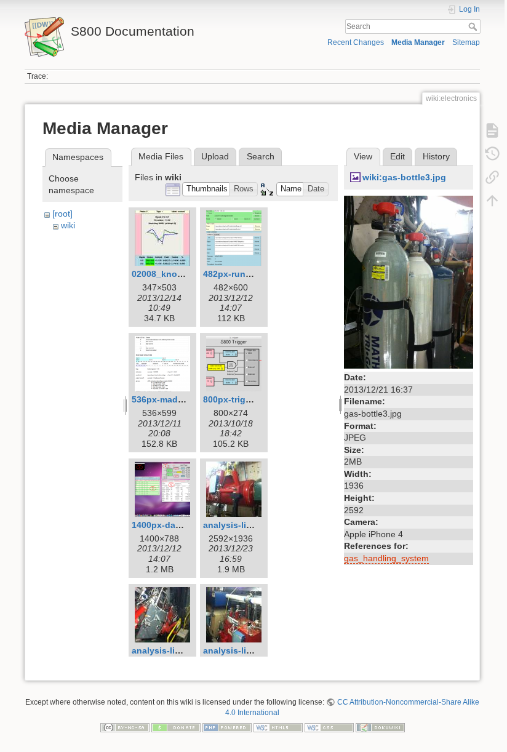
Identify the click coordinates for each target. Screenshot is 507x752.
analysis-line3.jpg (240, 650)
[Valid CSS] (329, 726)
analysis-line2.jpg (169, 650)
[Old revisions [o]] (492, 154)
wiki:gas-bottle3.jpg (404, 177)
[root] (62, 213)
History (436, 156)
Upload (215, 156)
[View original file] (408, 281)
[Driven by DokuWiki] (380, 726)
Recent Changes (355, 42)
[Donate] (176, 726)
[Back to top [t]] (492, 200)
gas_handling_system (386, 558)
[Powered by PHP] (227, 726)
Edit (397, 156)
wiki (68, 225)
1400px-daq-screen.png (181, 525)
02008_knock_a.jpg (172, 274)
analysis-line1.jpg (240, 525)
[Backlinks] (492, 177)
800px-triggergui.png (247, 399)
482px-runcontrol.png (249, 274)
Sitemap (466, 42)
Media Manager (418, 42)
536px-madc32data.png (181, 399)
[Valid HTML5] (278, 726)
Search (474, 26)
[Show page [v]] (492, 130)
